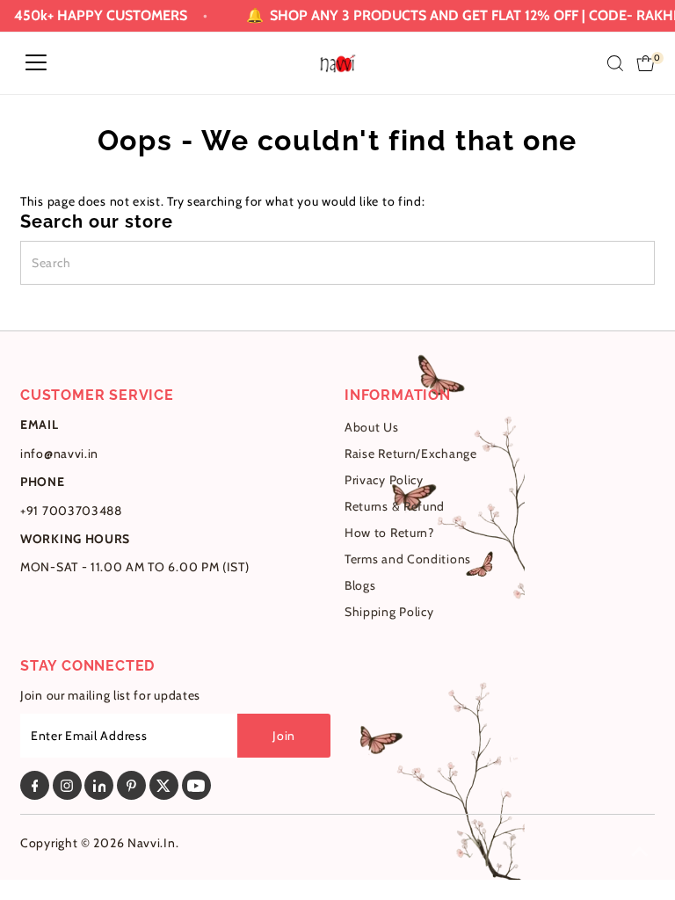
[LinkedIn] (98, 785)
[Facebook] (34, 785)
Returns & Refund (395, 506)
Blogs (360, 585)
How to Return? (389, 533)
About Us (372, 427)
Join (283, 736)
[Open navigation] (36, 63)
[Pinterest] (131, 785)
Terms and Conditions (408, 559)
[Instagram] (67, 785)
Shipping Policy (389, 612)
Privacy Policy (384, 480)
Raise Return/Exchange (411, 453)
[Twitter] (163, 785)
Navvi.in (151, 843)
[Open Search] (615, 63)
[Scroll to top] (639, 851)
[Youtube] (196, 785)
